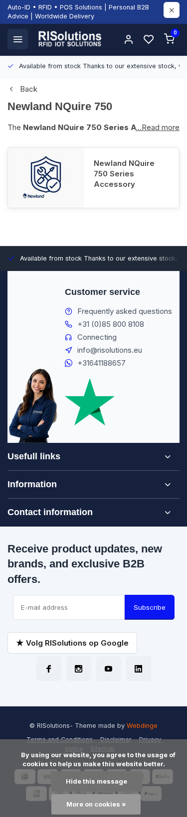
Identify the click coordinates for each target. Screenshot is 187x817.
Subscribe (150, 607)
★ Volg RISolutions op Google (72, 643)
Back (28, 89)
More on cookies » (96, 804)
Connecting (97, 337)
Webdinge (142, 725)
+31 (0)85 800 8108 (110, 324)
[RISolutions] (70, 39)
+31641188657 (101, 363)
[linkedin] (138, 668)
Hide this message (96, 781)
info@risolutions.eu (109, 350)
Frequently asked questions (124, 311)
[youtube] (108, 668)
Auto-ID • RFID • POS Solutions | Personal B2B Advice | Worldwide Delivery (78, 11)
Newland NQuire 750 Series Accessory (124, 173)
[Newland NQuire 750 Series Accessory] (46, 178)
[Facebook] (48, 668)
